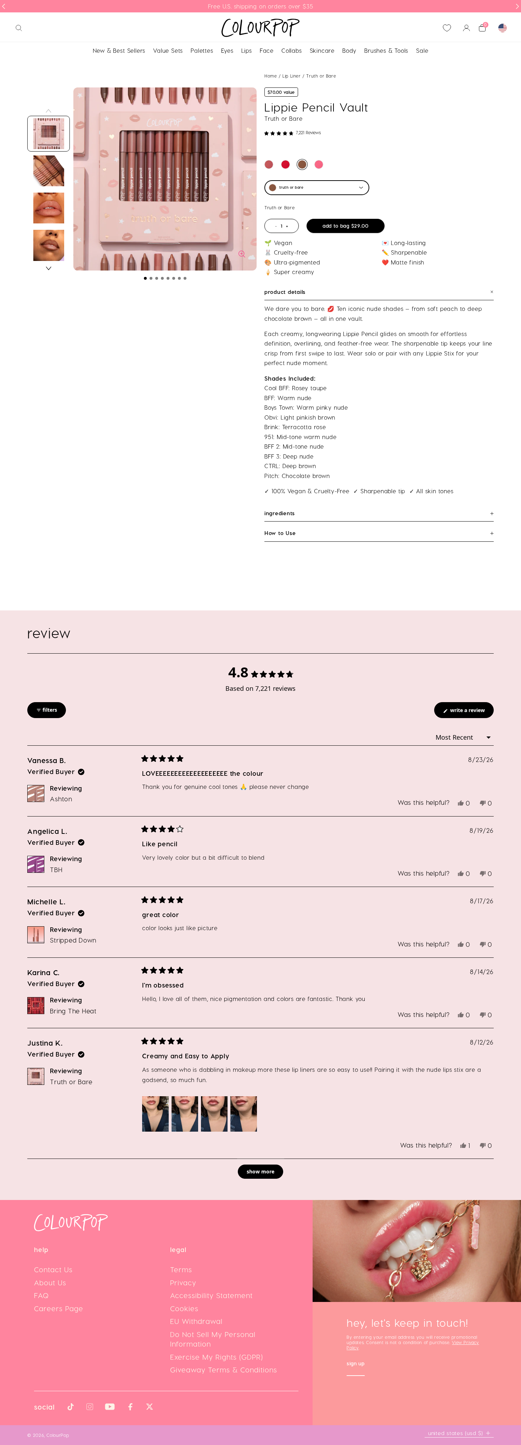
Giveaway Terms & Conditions (223, 1369)
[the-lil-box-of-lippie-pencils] (268, 164)
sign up (356, 1364)
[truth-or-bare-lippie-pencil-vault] (302, 164)
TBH (56, 869)
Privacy (183, 1282)
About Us (50, 1282)
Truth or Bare (71, 1081)
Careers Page (58, 1308)
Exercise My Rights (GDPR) (216, 1357)
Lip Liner (292, 75)
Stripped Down (73, 940)
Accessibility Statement (211, 1295)
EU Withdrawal (196, 1321)
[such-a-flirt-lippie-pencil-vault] (318, 164)
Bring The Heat (73, 1010)
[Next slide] (517, 6)
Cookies (184, 1308)
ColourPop (57, 1435)
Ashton (61, 798)
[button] (145, 278)
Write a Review (471, 712)
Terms (181, 1269)
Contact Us (53, 1269)
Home (270, 75)
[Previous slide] (3, 6)
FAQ (41, 1295)
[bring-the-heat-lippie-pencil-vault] (285, 164)
